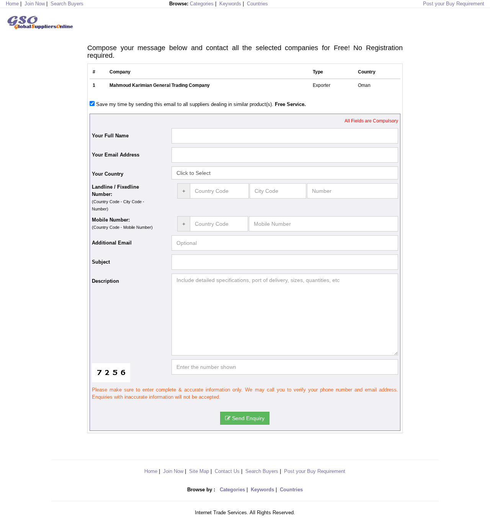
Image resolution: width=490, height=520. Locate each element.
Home (150, 471)
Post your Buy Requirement (453, 4)
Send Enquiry (247, 418)
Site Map (199, 471)
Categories (202, 4)
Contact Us (227, 471)
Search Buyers (67, 4)
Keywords (230, 4)
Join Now (34, 4)
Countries (257, 4)
